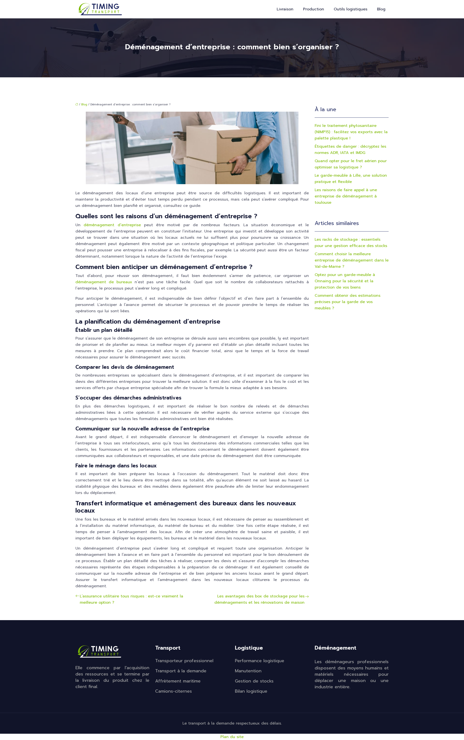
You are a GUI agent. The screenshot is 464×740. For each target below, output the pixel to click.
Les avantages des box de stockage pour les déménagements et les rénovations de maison (259, 599)
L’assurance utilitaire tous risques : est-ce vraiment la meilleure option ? (131, 599)
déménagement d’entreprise (112, 225)
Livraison (285, 9)
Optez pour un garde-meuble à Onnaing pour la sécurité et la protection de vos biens (345, 281)
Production (313, 9)
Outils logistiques (350, 9)
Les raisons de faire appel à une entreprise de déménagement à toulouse (346, 196)
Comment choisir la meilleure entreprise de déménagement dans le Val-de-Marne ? (352, 260)
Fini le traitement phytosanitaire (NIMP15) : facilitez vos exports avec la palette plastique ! (351, 132)
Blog (381, 9)
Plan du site (232, 737)
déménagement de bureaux (103, 282)
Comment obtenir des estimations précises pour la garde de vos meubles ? (347, 302)
